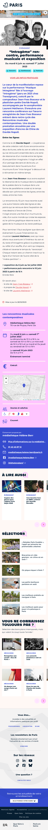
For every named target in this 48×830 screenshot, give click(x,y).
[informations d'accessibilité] (16, 414)
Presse (9, 813)
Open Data (19, 813)
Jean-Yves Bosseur (21, 284)
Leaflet (25, 399)
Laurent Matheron (21, 290)
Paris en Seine (37, 825)
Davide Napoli (22, 287)
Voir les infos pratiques (24, 78)
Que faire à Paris (18, 825)
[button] (24, 386)
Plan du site (24, 817)
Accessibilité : (32, 809)
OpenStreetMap (36, 399)
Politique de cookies (33, 813)
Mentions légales (7, 809)
